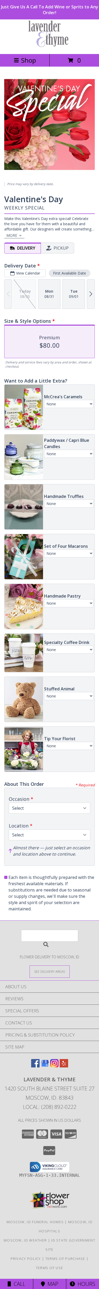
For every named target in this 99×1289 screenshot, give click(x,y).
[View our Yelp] (64, 1066)
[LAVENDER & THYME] (49, 46)
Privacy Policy (26, 1258)
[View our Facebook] (35, 1066)
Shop (28, 60)
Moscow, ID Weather (25, 1240)
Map (51, 1283)
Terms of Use (49, 1267)
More (11, 235)
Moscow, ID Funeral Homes (35, 1222)
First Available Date (69, 273)
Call (18, 1283)
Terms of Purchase (65, 1258)
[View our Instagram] (54, 1066)
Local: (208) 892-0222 (49, 1106)
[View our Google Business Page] (45, 1066)
